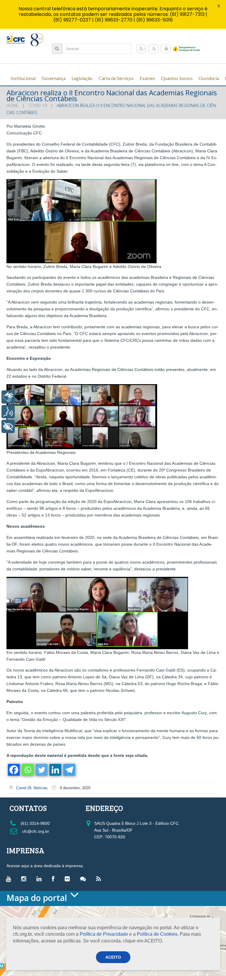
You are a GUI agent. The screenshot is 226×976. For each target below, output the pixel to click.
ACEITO (113, 957)
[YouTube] (10, 878)
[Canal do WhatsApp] (84, 878)
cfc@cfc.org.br (35, 831)
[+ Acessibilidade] (8, 426)
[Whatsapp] (27, 770)
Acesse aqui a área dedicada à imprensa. (45, 865)
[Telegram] (68, 770)
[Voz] (8, 411)
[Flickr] (69, 878)
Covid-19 (38, 105)
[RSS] (100, 878)
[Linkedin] (55, 770)
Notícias (41, 788)
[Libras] (8, 397)
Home (12, 105)
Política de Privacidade (104, 934)
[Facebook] (13, 770)
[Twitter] (41, 770)
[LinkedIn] (40, 878)
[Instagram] (25, 878)
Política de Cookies (157, 934)
